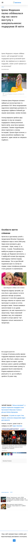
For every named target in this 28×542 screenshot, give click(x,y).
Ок (14, 540)
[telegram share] (8, 454)
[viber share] (11, 454)
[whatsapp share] (5, 454)
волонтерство (5, 492)
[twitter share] (2, 454)
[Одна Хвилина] (17, 2)
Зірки (2, 7)
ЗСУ (11, 492)
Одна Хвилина (17, 426)
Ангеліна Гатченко (7, 460)
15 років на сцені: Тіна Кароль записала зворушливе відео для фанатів (13, 418)
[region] (14, 39)
